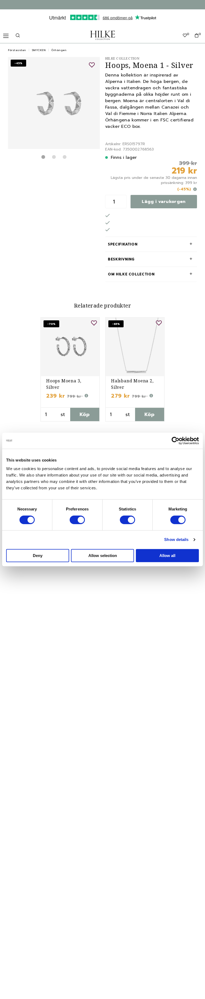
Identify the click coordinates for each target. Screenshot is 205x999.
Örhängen (58, 50)
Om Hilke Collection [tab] (131, 274)
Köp (85, 414)
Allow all (167, 555)
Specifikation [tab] (122, 244)
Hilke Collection (122, 58)
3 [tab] (64, 157)
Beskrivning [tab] (121, 259)
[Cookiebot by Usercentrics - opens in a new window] (175, 441)
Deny (37, 555)
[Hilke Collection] (102, 35)
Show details (176, 539)
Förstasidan (17, 50)
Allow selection (102, 555)
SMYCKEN (39, 50)
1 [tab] (43, 157)
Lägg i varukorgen (164, 201)
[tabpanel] (54, 103)
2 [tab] (54, 157)
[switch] (77, 520)
